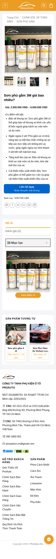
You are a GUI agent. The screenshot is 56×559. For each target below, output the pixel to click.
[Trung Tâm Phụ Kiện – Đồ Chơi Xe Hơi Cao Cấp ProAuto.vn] (26, 5)
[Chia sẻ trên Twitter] (18, 205)
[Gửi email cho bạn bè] (23, 205)
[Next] (48, 49)
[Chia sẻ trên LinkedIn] (34, 205)
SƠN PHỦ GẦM (25, 21)
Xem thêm (26, 295)
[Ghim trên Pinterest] (29, 205)
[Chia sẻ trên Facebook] (12, 205)
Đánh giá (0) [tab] (13, 231)
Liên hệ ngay (27, 188)
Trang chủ (13, 17)
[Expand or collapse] (47, 242)
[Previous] (8, 49)
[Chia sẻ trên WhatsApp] (6, 205)
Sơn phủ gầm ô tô (16, 349)
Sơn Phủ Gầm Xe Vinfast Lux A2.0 (40, 349)
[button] (5, 5)
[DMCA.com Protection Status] (21, 451)
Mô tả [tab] (9, 223)
